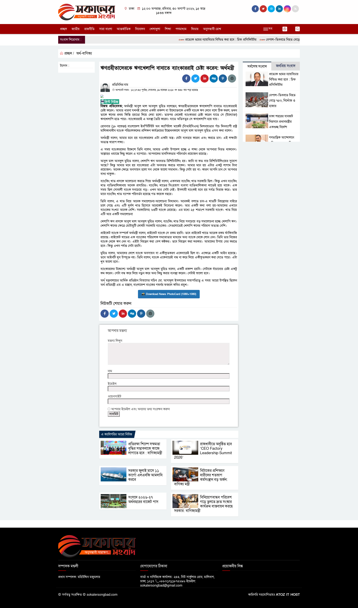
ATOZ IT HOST (288, 595)
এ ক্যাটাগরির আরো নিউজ (116, 434)
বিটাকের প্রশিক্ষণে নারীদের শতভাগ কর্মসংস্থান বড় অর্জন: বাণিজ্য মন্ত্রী (201, 477)
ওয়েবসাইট (114, 396)
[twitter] (263, 8)
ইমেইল (112, 384)
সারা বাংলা (105, 29)
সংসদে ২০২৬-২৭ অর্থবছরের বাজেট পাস (143, 499)
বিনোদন (140, 29)
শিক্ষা (168, 29)
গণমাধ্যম (181, 29)
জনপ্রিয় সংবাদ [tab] (285, 66)
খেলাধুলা (155, 29)
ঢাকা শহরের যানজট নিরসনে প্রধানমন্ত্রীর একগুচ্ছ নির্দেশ (281, 121)
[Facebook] (186, 78)
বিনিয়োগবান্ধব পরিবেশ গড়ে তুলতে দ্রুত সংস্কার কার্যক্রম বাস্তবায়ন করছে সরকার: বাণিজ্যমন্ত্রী (203, 504)
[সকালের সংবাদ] (86, 12)
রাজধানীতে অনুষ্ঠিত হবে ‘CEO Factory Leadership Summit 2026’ (203, 451)
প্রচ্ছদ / (68, 53)
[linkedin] (279, 8)
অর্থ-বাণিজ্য (84, 53)
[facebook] (255, 8)
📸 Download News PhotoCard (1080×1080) (169, 294)
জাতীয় (76, 29)
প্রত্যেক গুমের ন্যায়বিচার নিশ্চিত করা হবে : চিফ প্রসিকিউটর (210, 39)
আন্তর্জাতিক (124, 29)
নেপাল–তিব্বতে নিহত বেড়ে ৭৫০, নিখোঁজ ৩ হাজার (286, 39)
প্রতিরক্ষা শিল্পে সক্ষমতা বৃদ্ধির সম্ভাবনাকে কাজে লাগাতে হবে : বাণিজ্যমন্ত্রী (145, 448)
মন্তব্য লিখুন (115, 341)
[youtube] (287, 8)
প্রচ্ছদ (63, 29)
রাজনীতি (89, 29)
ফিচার (194, 29)
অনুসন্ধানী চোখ (212, 29)
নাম (110, 371)
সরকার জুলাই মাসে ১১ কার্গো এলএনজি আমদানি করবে (145, 475)
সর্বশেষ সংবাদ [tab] (257, 66)
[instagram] (271, 8)
